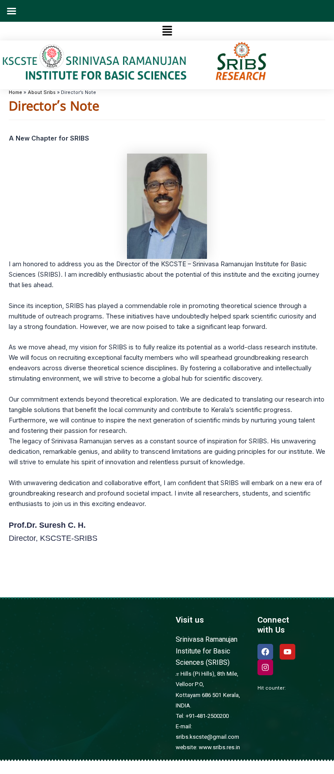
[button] (167, 31)
